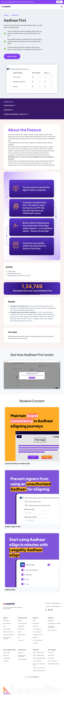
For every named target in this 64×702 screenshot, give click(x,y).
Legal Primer (6, 655)
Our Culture (50, 652)
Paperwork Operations (8, 634)
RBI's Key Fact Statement (39, 667)
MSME (19, 631)
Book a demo (12, 56)
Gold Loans (21, 640)
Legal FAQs (6, 661)
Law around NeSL (37, 661)
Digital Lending (21, 634)
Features (6, 15)
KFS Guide (35, 626)
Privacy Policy (51, 658)
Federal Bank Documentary (51, 627)
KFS (19, 637)
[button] (61, 6)
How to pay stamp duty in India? (39, 664)
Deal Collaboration (22, 659)
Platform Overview (52, 630)
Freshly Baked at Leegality (54, 623)
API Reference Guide (38, 634)
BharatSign (6, 620)
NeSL (4, 626)
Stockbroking (21, 626)
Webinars (35, 637)
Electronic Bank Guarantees (22, 656)
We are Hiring (51, 655)
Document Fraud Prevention (7, 638)
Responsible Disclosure (53, 663)
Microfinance (21, 629)
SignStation (50, 620)
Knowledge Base (37, 629)
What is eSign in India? (38, 652)
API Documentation (37, 640)
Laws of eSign (6, 652)
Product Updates (37, 631)
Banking (20, 620)
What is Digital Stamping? (39, 658)
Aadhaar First (15, 15)
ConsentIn (20, 652)
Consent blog (6, 658)
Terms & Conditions (52, 661)
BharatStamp (7, 623)
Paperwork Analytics (8, 631)
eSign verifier (36, 623)
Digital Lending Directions (39, 670)
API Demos (35, 643)
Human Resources (22, 623)
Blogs (34, 620)
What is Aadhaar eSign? (38, 655)
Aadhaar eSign (6, 629)
